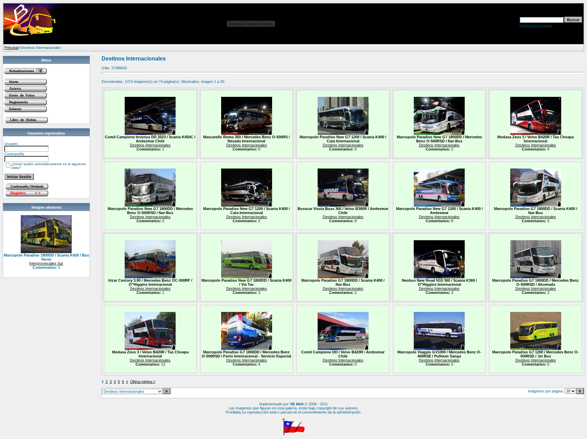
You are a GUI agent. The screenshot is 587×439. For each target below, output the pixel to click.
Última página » (142, 382)
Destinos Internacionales (150, 145)
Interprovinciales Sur (46, 263)
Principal (11, 48)
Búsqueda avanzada (535, 25)
